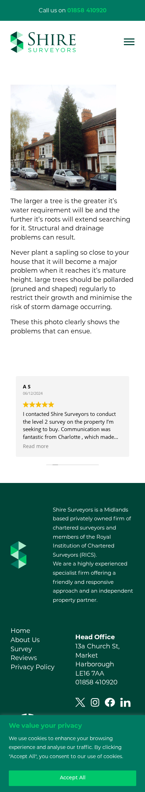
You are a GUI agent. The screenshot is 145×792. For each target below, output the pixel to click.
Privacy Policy (33, 667)
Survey (21, 649)
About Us (25, 640)
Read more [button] (36, 446)
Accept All (73, 778)
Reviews (24, 658)
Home (20, 631)
